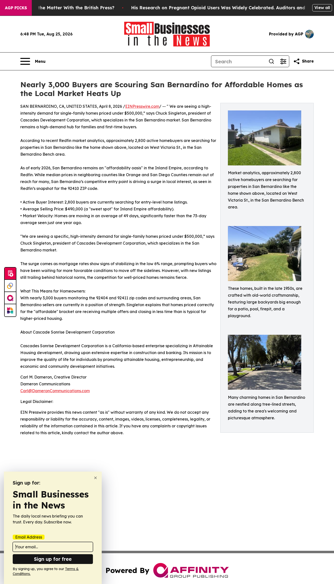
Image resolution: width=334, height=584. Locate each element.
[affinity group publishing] (10, 298)
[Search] (271, 61)
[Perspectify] (10, 286)
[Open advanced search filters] (283, 61)
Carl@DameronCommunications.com (55, 390)
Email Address (28, 537)
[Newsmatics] (10, 310)
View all (322, 7)
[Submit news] (10, 274)
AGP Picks (16, 7)
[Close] (95, 478)
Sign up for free (53, 559)
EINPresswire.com (142, 106)
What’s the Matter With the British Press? (67, 8)
